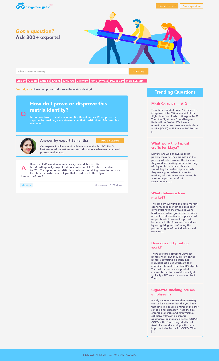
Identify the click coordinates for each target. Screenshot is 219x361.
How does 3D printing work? (170, 245)
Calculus (45, 80)
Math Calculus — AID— (171, 103)
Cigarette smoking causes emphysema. (173, 292)
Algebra (33, 80)
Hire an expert (167, 6)
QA (18, 89)
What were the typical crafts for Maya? (170, 145)
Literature (82, 80)
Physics (103, 80)
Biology (21, 80)
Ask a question (192, 6)
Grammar (68, 80)
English (56, 80)
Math (94, 80)
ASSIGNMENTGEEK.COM (125, 355)
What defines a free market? (168, 195)
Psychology (117, 80)
